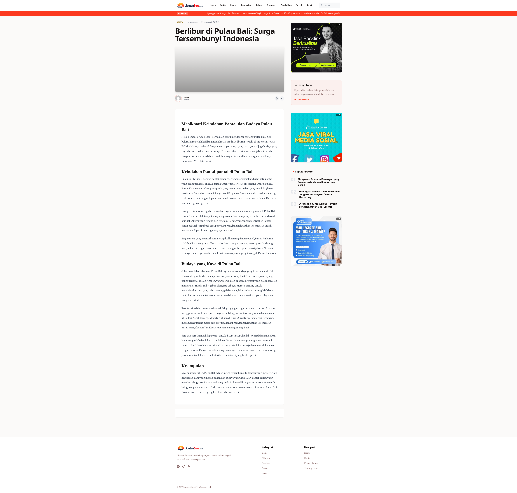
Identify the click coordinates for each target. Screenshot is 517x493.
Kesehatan (246, 5)
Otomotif (271, 5)
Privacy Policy (311, 463)
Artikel (265, 468)
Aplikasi (266, 463)
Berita (223, 5)
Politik (299, 5)
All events (266, 458)
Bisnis (233, 5)
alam (264, 453)
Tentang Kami (311, 468)
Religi (309, 5)
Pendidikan (286, 5)
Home (213, 5)
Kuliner (259, 5)
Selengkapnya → (302, 100)
